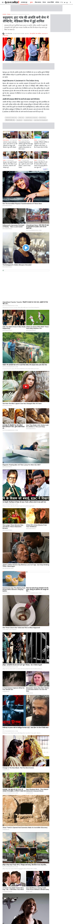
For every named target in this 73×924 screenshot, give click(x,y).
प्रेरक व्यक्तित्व (38, 33)
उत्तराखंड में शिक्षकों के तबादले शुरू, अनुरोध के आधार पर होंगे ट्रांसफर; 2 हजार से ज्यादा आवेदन (26, 164)
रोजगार (44, 2)
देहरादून (8, 14)
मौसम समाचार (38, 2)
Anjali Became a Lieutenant (31, 117)
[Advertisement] (36, 8)
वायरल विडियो (50, 2)
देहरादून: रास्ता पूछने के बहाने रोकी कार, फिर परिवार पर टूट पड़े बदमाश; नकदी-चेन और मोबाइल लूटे (10, 164)
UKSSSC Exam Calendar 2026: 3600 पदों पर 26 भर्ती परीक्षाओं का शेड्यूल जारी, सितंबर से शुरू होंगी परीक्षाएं (10, 144)
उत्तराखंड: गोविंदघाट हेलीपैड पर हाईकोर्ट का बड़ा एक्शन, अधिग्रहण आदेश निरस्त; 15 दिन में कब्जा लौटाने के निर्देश (41, 144)
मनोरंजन (57, 2)
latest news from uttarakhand (40, 120)
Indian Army (21, 117)
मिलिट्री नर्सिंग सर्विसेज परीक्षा (10, 120)
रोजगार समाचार (6, 140)
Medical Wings (42, 117)
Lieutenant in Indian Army (11, 117)
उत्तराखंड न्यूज (24, 2)
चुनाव (31, 2)
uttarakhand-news (28, 120)
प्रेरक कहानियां (32, 33)
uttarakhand (19, 120)
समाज (19, 140)
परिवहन (35, 140)
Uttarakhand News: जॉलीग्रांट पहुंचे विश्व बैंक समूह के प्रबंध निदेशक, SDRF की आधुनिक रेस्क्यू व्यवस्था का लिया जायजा (26, 145)
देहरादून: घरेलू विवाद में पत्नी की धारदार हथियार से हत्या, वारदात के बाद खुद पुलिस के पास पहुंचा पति (40, 164)
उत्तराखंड (4, 14)
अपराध (4, 160)
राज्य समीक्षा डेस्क (8, 33)
